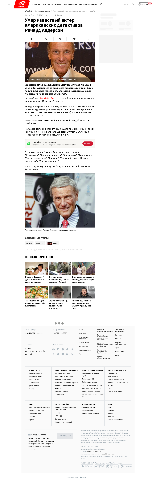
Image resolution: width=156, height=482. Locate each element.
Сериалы (32, 420)
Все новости (34, 370)
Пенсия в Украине (115, 391)
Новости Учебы (62, 404)
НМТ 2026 (58, 416)
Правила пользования (87, 354)
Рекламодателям (85, 350)
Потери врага (60, 394)
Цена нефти (112, 373)
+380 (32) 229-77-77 (94, 451)
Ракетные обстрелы (62, 373)
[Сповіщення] (132, 4)
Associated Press (48, 98)
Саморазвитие (60, 419)
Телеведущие (84, 346)
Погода (31, 389)
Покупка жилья (87, 410)
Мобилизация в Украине (92, 370)
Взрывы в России (61, 391)
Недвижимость (88, 404)
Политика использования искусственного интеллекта (102, 337)
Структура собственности (120, 343)
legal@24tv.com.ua (107, 454)
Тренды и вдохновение (90, 413)
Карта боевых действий (64, 376)
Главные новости (35, 373)
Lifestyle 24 (29, 11)
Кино (31, 404)
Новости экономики (117, 370)
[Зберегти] (88, 39)
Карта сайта (119, 351)
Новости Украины (35, 376)
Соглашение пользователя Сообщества (102, 351)
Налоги (111, 388)
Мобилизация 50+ (88, 379)
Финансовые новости (116, 380)
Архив (117, 348)
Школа (57, 413)
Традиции (36, 4)
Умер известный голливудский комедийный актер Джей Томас (57, 122)
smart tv (112, 466)
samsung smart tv (126, 466)
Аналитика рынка (88, 407)
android (87, 466)
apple (99, 466)
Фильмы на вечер (35, 413)
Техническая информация (119, 330)
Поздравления (70, 4)
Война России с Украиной (66, 370)
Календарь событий (88, 4)
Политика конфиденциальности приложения (104, 345)
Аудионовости (34, 386)
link (54, 349)
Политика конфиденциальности (104, 330)
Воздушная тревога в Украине (66, 383)
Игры (117, 355)
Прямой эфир (34, 380)
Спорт (110, 404)
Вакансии (118, 339)
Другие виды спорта (115, 420)
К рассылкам (65, 436)
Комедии (32, 417)
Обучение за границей (63, 422)
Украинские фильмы (36, 410)
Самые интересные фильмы (39, 407)
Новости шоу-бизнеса (43, 11)
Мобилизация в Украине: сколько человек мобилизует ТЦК (93, 394)
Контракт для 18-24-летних (92, 385)
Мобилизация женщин (90, 382)
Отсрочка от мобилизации (91, 388)
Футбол (111, 410)
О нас (81, 330)
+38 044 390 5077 (60, 333)
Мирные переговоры (63, 380)
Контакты (118, 335)
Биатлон (111, 417)
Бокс (109, 407)
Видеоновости (34, 383)
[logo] (21, 4)
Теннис (110, 413)
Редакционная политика (84, 338)
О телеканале (84, 342)
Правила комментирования (103, 357)
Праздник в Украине (52, 4)
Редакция (82, 333)
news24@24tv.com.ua (34, 333)
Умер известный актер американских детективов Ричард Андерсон (73, 11)
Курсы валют (113, 376)
